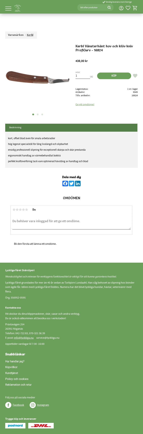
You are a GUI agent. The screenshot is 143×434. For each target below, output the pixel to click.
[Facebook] (8, 405)
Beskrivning (15, 127)
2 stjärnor (17, 209)
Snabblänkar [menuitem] (15, 354)
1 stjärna (14, 209)
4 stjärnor (23, 209)
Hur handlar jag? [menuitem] (14, 361)
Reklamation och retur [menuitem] (18, 384)
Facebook (18, 405)
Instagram (43, 405)
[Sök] (109, 7)
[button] (8, 9)
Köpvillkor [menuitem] (11, 367)
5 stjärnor (26, 209)
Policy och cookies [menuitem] (16, 379)
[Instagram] (33, 405)
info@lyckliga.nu (24, 338)
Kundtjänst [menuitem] (11, 373)
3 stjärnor (20, 209)
